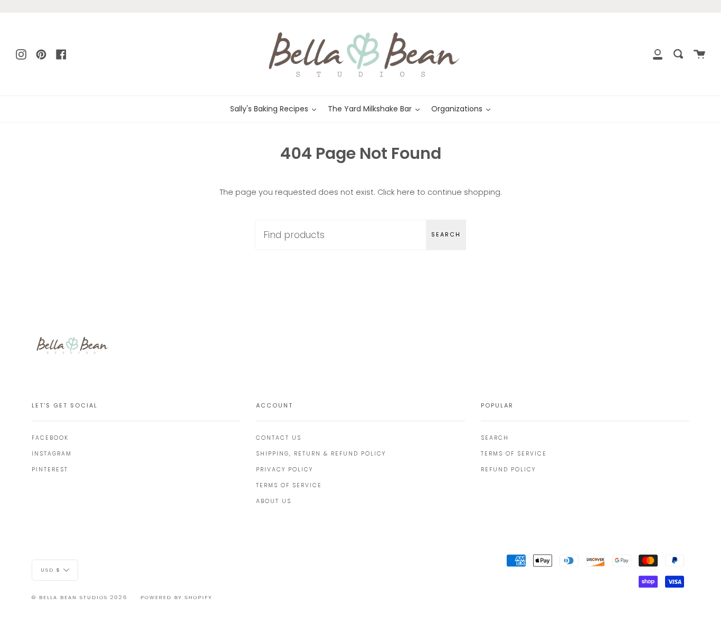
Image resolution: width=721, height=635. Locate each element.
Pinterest (50, 469)
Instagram (52, 454)
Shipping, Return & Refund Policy (321, 454)
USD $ (51, 569)
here (406, 192)
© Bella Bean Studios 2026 (79, 597)
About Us (273, 501)
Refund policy (508, 469)
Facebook (50, 438)
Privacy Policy (284, 469)
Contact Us (278, 438)
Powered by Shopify (176, 597)
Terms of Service (289, 485)
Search (446, 234)
